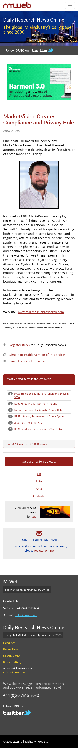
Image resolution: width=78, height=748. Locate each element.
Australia (39, 496)
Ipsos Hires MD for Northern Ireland (35, 403)
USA (39, 481)
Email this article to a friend (29, 361)
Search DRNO (11, 655)
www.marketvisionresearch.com (41, 312)
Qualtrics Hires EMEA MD (29, 423)
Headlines (9, 643)
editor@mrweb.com (15, 672)
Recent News (11, 649)
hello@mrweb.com (26, 615)
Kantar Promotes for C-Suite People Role (38, 410)
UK (39, 474)
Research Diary (12, 662)
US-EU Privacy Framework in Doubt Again (39, 416)
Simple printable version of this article (37, 355)
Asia (39, 489)
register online (44, 550)
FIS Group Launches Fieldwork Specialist (38, 429)
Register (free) (19, 345)
